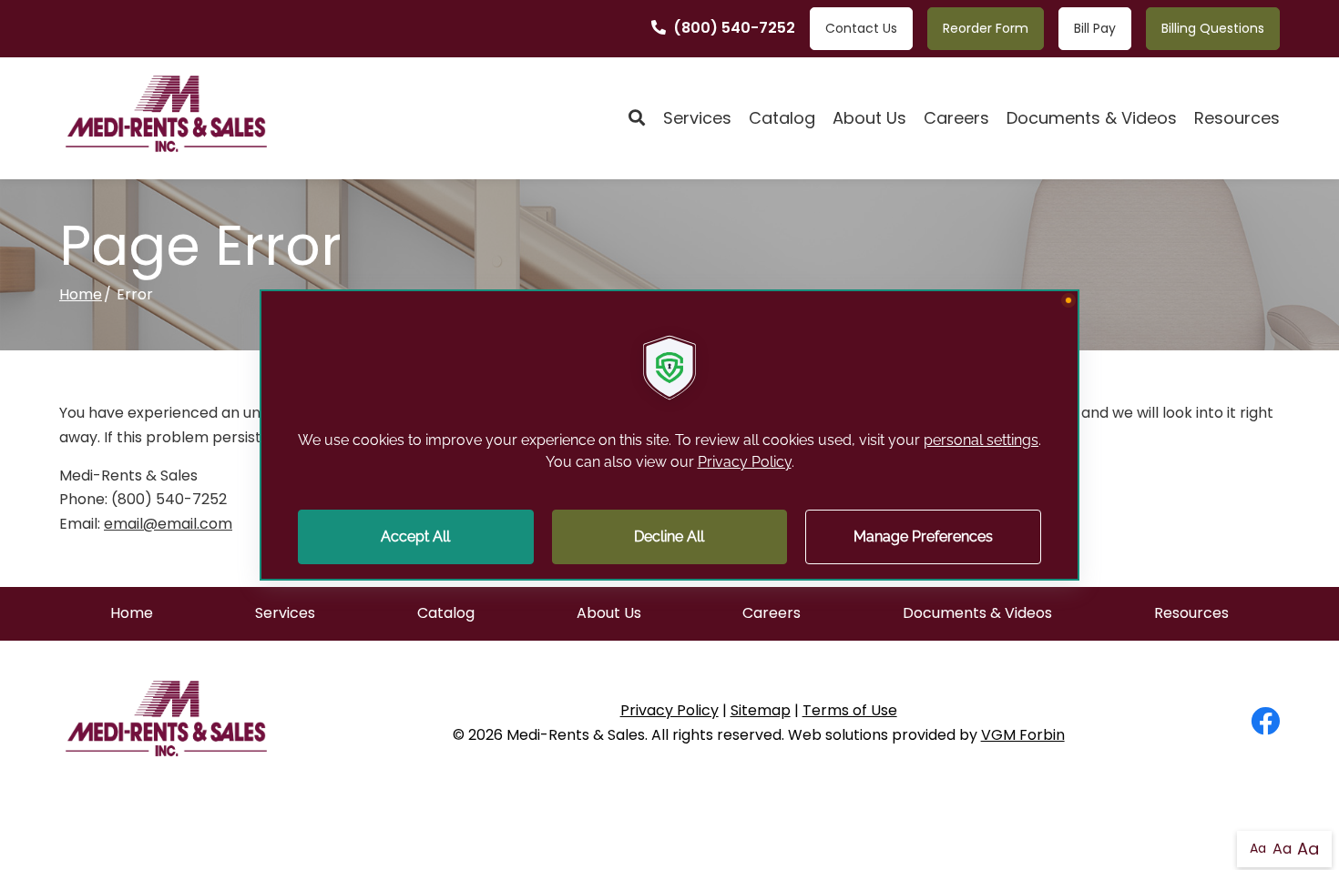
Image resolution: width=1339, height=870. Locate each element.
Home (80, 294)
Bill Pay (1095, 28)
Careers (956, 117)
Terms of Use (849, 710)
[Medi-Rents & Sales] (166, 118)
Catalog (782, 117)
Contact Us (861, 28)
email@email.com (168, 523)
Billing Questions (1212, 28)
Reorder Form (985, 28)
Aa (1258, 848)
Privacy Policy (669, 710)
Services (697, 117)
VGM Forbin (1023, 734)
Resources (1237, 117)
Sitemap (761, 710)
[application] (669, 435)
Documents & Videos (1092, 117)
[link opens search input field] (637, 118)
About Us (869, 117)
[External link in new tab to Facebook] (1265, 722)
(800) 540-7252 (734, 27)
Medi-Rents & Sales (575, 734)
